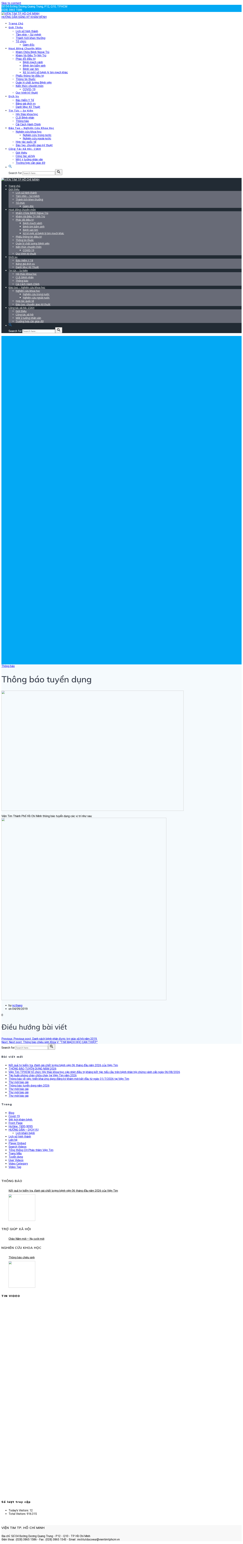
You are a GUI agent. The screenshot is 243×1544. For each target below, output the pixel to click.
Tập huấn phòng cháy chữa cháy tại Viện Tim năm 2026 (43, 1075)
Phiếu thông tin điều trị (30, 75)
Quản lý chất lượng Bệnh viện (34, 82)
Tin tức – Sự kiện (21, 110)
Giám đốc (29, 44)
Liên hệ (13, 1140)
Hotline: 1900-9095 (21, 1126)
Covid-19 (14, 1116)
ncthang (17, 1005)
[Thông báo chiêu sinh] (22, 1274)
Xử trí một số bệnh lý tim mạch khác (45, 72)
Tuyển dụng (16, 1157)
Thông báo (22, 121)
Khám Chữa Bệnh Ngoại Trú (32, 52)
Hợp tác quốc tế (26, 142)
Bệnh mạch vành (33, 62)
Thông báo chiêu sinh (22, 1257)
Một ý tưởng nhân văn (29, 159)
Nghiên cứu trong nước (37, 135)
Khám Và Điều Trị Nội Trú (31, 55)
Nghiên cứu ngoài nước (37, 138)
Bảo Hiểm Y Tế (25, 100)
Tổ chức (21, 41)
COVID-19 (29, 89)
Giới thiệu (16, 27)
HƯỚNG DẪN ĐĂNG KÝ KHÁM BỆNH (24, 17)
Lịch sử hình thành (27, 31)
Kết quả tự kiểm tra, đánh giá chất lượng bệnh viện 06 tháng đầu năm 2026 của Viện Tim (63, 1065)
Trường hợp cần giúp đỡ (30, 163)
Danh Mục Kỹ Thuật (28, 107)
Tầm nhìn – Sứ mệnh (28, 34)
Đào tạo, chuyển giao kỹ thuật (34, 145)
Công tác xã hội (25, 156)
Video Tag (15, 1167)
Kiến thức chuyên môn (29, 86)
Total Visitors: (18, 1513)
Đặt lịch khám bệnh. (21, 1119)
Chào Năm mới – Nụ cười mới (26, 1238)
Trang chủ (16, 23)
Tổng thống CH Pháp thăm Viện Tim (31, 1150)
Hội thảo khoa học (27, 114)
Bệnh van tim (31, 69)
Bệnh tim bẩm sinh (34, 65)
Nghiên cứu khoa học (29, 131)
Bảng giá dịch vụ (26, 103)
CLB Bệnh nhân (25, 117)
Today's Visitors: (19, 1510)
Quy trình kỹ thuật (27, 92)
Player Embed (17, 1143)
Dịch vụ (14, 96)
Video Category (18, 1163)
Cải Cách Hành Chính (28, 124)
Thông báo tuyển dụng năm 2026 (29, 1085)
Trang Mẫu (15, 1153)
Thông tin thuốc (26, 79)
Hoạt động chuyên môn (25, 48)
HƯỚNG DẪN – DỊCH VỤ (24, 1129)
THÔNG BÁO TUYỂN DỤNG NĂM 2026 (32, 1068)
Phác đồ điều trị (26, 59)
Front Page (16, 1123)
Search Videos (18, 1146)
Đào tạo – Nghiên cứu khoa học (31, 128)
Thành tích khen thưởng (30, 38)
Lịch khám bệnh (25, 1133)
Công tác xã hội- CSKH (25, 149)
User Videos (16, 1160)
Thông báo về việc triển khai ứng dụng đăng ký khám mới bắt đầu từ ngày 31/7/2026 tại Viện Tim (69, 1079)
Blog (11, 1113)
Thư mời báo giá (18, 1082)
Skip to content (11, 3)
